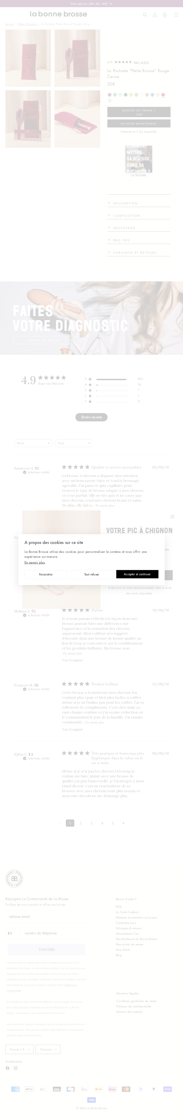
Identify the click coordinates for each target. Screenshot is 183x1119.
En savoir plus (35, 562)
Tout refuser (91, 574)
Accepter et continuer (137, 574)
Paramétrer (46, 574)
